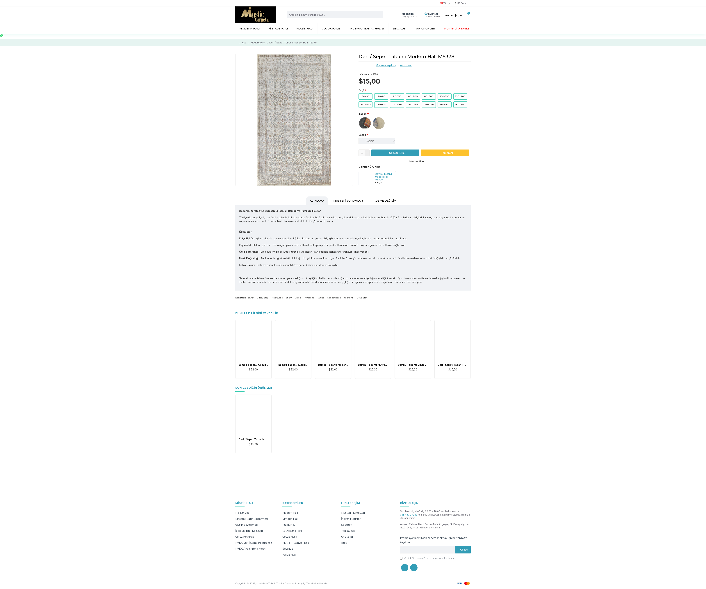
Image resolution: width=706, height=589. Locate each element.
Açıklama (317, 200)
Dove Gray (362, 297)
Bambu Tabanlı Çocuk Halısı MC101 (253, 365)
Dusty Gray (262, 297)
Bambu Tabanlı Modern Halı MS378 (383, 177)
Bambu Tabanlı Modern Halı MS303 (333, 365)
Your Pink (348, 297)
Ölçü (361, 90)
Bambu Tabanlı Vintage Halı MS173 (413, 365)
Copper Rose (334, 297)
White (321, 297)
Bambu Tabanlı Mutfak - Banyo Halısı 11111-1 (373, 365)
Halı (244, 42)
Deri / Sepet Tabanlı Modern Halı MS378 (253, 439)
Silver (251, 297)
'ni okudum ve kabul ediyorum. (430, 558)
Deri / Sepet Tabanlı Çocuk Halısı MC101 (453, 365)
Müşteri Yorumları (348, 200)
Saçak (362, 135)
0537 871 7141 (408, 514)
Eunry (289, 297)
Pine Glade (277, 297)
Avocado (309, 297)
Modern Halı (258, 42)
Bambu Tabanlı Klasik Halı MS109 (293, 365)
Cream (298, 297)
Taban (363, 114)
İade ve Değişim (384, 200)
